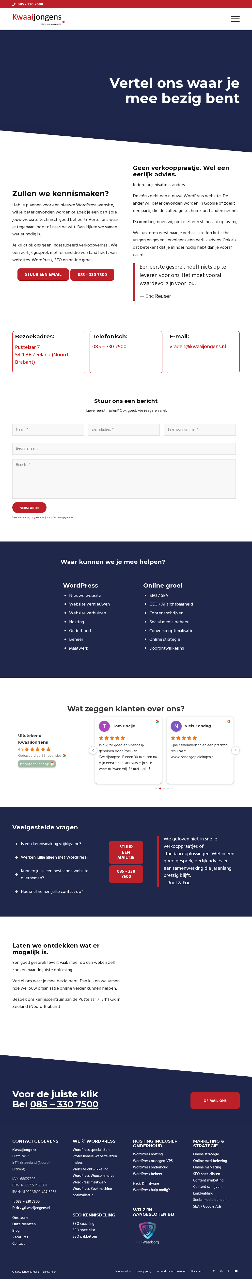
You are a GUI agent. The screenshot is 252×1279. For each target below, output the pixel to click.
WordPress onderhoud (150, 1167)
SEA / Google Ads (207, 1207)
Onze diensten (24, 1224)
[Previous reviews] (93, 750)
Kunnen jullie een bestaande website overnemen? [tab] (54, 875)
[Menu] (234, 19)
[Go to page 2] (164, 788)
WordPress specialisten (91, 1150)
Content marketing (208, 1180)
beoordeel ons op (34, 764)
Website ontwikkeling (90, 1169)
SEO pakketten (85, 1237)
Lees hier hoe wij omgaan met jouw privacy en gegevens (42, 517)
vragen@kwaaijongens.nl (198, 347)
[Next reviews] (235, 750)
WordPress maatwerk (90, 1182)
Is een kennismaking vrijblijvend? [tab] (51, 844)
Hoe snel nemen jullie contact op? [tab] (52, 891)
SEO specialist (84, 1230)
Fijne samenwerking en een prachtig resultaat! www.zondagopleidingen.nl (199, 751)
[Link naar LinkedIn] (221, 1271)
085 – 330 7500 (109, 347)
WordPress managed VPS (153, 1161)
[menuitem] (234, 19)
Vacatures (20, 1237)
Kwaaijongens (33, 742)
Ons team (20, 1218)
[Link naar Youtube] (236, 1271)
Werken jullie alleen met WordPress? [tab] (54, 857)
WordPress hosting (148, 1154)
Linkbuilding (203, 1194)
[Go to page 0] (156, 788)
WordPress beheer (147, 1174)
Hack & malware (146, 1184)
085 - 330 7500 (30, 4)
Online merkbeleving (210, 1161)
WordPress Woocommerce (93, 1176)
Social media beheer (209, 1200)
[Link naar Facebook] (214, 1271)
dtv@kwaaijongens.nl (33, 1208)
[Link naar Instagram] (228, 1271)
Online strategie (206, 1154)
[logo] (38, 19)
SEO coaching (83, 1224)
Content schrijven (207, 1187)
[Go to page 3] (168, 788)
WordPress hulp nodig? (151, 1190)
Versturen (29, 508)
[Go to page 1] (160, 788)
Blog (15, 1231)
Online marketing (207, 1167)
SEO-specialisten (206, 1174)
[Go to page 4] (172, 788)
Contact (18, 1244)
